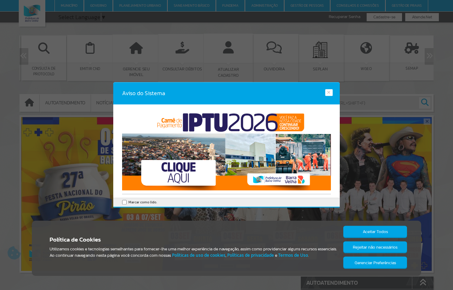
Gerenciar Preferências (375, 263)
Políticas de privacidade (250, 255)
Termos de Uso (293, 255)
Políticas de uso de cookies (198, 255)
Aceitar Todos (375, 231)
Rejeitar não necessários (375, 247)
